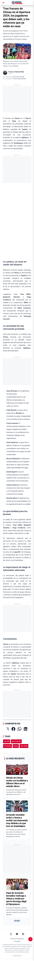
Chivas (16, 746)
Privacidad (17, 941)
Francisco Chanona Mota (16, 72)
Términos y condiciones (17, 938)
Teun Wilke (24, 746)
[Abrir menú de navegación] (3, 3)
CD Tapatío (7, 746)
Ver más (17, 920)
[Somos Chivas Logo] (17, 2)
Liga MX (6, 741)
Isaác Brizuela (16, 741)
